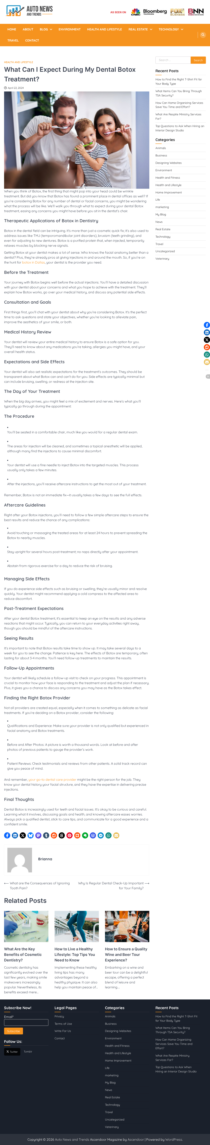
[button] (7, 835)
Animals (160, 148)
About (28, 29)
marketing (162, 207)
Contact (32, 40)
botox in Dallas (33, 262)
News (159, 221)
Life (157, 199)
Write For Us (63, 1031)
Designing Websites (168, 162)
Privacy (59, 1016)
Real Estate (138, 29)
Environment (70, 29)
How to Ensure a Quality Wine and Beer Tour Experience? (126, 954)
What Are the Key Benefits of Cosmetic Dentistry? (23, 954)
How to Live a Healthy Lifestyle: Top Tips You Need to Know (75, 954)
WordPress (173, 1139)
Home (11, 29)
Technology (169, 29)
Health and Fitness (167, 177)
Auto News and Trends (72, 1139)
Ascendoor (136, 1139)
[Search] (203, 35)
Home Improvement (168, 192)
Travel (13, 40)
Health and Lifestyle (104, 29)
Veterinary (162, 258)
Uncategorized (165, 251)
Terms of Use (63, 1023)
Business (161, 155)
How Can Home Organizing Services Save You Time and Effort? (173, 1044)
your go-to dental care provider (52, 779)
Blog (44, 29)
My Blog (160, 214)
